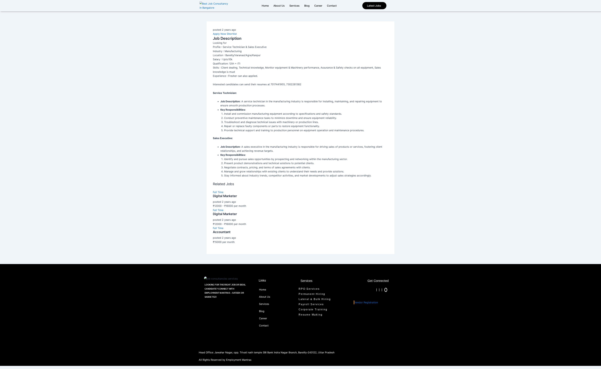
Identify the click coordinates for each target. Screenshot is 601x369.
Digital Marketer (225, 196)
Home (265, 5)
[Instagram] (376, 290)
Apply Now (219, 33)
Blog (307, 5)
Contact (332, 5)
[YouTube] (385, 290)
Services (294, 5)
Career (318, 5)
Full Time (218, 192)
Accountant (222, 232)
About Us (279, 5)
